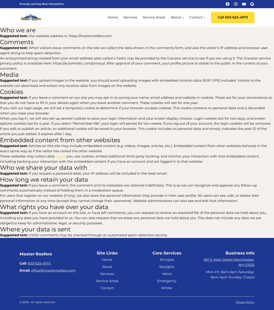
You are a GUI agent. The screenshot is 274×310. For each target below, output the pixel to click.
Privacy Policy (245, 302)
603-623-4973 (39, 263)
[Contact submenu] (204, 18)
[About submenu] (183, 18)
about (60, 156)
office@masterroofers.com (53, 270)
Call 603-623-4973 (233, 17)
